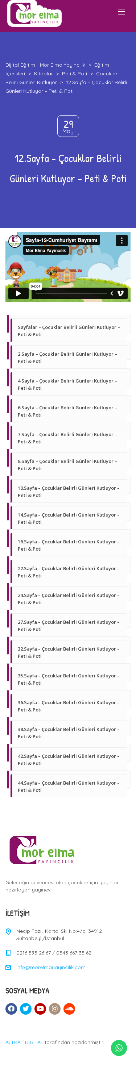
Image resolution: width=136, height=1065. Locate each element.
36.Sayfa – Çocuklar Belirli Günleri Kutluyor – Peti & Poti (69, 706)
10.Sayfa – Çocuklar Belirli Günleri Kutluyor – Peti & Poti (69, 491)
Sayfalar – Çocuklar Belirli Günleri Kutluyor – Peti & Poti (69, 331)
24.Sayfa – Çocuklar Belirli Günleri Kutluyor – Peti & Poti (69, 599)
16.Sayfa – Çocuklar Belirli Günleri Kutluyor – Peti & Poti (69, 545)
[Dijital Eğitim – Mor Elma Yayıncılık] (34, 13)
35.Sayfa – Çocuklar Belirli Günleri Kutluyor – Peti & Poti (69, 679)
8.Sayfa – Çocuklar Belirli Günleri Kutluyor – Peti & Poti (67, 465)
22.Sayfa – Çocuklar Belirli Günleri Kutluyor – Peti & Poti (69, 572)
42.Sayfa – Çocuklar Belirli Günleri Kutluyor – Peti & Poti (69, 760)
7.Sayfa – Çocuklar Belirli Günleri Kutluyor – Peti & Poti (67, 438)
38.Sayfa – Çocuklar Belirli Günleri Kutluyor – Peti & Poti (69, 733)
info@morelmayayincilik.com (51, 967)
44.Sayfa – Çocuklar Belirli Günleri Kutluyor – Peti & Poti (69, 786)
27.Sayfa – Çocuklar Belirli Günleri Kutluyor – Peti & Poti (69, 625)
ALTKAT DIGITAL (24, 1042)
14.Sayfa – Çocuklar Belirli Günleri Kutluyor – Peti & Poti (69, 518)
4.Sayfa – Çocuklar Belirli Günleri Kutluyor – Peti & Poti (67, 384)
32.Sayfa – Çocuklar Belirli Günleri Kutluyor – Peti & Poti (69, 652)
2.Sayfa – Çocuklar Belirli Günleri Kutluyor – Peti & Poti (67, 357)
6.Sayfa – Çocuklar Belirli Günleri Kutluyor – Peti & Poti (67, 411)
